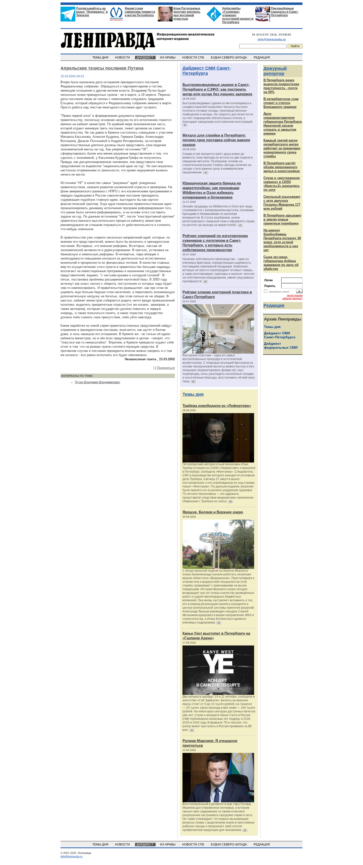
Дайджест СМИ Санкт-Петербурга (206, 71)
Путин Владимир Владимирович (97, 382)
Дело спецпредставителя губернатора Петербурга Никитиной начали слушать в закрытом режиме (282, 123)
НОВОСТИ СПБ (193, 57)
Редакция (273, 305)
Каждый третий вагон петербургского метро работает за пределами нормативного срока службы (281, 148)
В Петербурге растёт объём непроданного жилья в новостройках (281, 167)
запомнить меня (279, 291)
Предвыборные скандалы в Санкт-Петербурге (285, 12)
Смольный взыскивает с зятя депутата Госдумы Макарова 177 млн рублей (281, 202)
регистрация (294, 295)
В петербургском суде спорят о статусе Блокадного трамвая (281, 103)
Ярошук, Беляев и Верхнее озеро (212, 512)
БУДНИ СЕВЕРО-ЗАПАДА (229, 57)
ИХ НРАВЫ (168, 57)
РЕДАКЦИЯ (262, 57)
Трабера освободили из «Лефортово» (216, 405)
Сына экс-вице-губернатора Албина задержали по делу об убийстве (281, 263)
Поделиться (166, 368)
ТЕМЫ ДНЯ (101, 57)
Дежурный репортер (275, 71)
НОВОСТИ (123, 57)
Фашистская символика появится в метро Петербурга (140, 12)
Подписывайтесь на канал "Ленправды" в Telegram (92, 12)
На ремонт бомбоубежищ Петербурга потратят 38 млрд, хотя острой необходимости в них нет (282, 240)
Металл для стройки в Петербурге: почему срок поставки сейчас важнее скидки (216, 140)
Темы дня (193, 394)
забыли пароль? (292, 298)
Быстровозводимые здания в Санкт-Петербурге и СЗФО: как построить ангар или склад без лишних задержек (217, 89)
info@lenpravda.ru (272, 39)
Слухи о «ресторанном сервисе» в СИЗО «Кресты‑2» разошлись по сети (281, 184)
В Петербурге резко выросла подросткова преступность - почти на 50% (281, 86)
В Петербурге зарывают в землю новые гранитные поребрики (282, 219)
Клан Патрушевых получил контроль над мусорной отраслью (186, 13)
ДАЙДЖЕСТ (145, 57)
